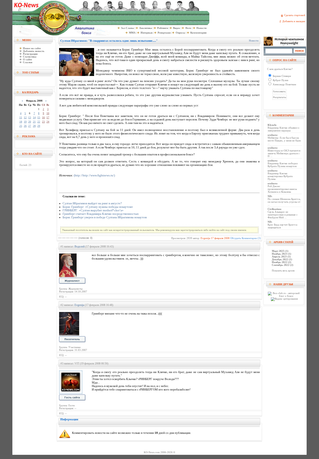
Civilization (274, 209)
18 (20, 121)
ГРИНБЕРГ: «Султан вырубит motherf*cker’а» (93, 210)
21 (34, 121)
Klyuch (272, 124)
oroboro (272, 135)
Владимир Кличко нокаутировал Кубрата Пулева (280, 176)
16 (43, 117)
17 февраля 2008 (220, 238)
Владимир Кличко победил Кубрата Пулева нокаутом (283, 165)
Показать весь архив (283, 270)
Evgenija (205, 238)
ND (269, 196)
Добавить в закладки (294, 21)
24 (47, 121)
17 (47, 117)
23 (43, 121)
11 (20, 117)
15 (38, 117)
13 (29, 117)
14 (34, 117)
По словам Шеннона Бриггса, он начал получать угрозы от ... (284, 202)
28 (34, 125)
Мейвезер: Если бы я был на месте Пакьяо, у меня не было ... (284, 140)
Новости (254, 40)
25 (20, 125)
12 (25, 117)
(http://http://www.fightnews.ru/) (94, 175)
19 (25, 121)
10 (47, 113)
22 (38, 121)
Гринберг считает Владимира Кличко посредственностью (101, 214)
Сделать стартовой (295, 15)
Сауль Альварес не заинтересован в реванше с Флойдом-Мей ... (283, 214)
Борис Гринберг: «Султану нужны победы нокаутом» (98, 207)
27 (29, 125)
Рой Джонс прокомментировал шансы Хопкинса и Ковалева (282, 189)
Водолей (79, 246)
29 (38, 125)
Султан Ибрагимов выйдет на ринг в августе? (92, 203)
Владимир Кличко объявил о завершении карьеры (283, 129)
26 (25, 125)
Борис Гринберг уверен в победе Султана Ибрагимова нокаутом (105, 217)
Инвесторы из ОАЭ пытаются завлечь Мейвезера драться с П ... (284, 153)
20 (29, 121)
